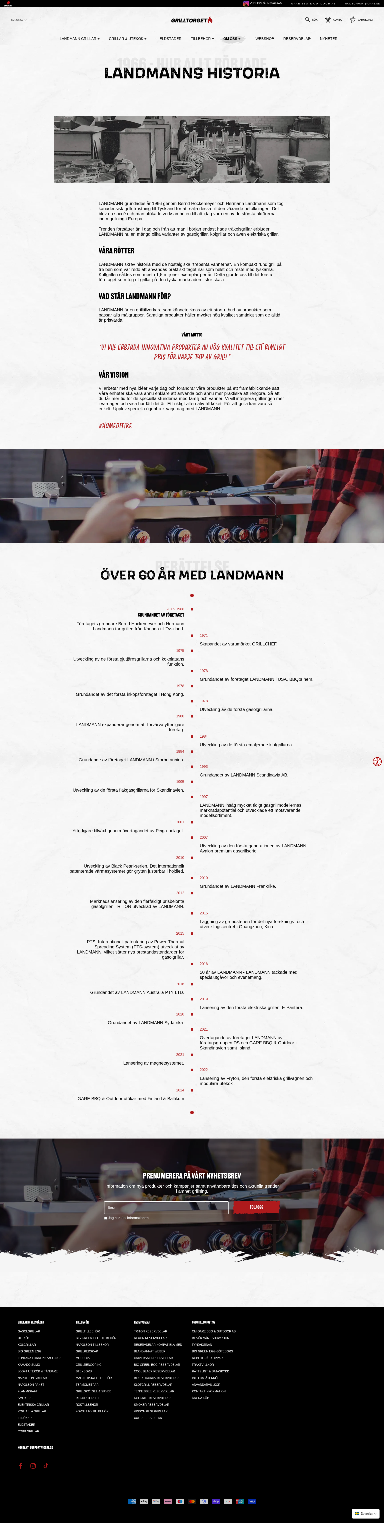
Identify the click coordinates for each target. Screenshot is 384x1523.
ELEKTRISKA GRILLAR (33, 1404)
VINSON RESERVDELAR (151, 1411)
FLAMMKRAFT (28, 1391)
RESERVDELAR (297, 39)
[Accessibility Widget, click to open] (377, 761)
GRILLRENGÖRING (89, 1364)
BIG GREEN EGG (29, 1351)
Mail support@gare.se (362, 3)
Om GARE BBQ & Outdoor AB (214, 1331)
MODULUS (83, 1358)
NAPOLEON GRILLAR (32, 1378)
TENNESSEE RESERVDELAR (154, 1391)
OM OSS (230, 39)
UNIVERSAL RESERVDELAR (153, 1358)
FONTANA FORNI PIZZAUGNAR (39, 1358)
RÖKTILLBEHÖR (87, 1404)
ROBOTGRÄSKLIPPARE (208, 1358)
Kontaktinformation (209, 1391)
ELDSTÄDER (171, 39)
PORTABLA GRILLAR (32, 1411)
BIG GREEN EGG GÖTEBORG (212, 1351)
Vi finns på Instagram (265, 3)
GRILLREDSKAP (87, 1351)
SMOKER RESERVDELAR (151, 1404)
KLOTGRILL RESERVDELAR (153, 1384)
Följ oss (256, 1207)
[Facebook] (20, 1466)
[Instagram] (33, 1466)
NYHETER (329, 39)
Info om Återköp (205, 1378)
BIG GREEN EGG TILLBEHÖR (96, 1338)
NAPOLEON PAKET (31, 1384)
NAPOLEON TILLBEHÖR (92, 1344)
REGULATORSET (87, 1398)
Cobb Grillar (28, 1431)
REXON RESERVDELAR (150, 1338)
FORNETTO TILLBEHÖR (92, 1411)
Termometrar (87, 1384)
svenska (17, 20)
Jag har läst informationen (128, 1218)
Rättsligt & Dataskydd (210, 1371)
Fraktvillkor (203, 1364)
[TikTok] (45, 1466)
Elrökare (26, 1418)
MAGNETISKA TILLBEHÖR (94, 1378)
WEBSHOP (265, 39)
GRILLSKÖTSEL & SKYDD (93, 1391)
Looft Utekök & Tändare (38, 1371)
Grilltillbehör (88, 1331)
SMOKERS (25, 1398)
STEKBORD (84, 1371)
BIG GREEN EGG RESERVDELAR (157, 1364)
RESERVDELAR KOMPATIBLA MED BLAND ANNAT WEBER (158, 1348)
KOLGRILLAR (27, 1344)
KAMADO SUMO (29, 1364)
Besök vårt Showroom (211, 1338)
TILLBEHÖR (201, 39)
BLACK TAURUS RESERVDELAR (156, 1378)
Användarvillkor (206, 1384)
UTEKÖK (24, 1338)
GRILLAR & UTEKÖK (126, 39)
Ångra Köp (200, 1398)
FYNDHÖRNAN (202, 1344)
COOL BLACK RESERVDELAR (154, 1371)
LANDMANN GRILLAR (78, 39)
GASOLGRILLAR (29, 1331)
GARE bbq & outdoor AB (313, 3)
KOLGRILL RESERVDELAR (152, 1398)
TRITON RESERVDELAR (150, 1331)
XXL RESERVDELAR (148, 1418)
